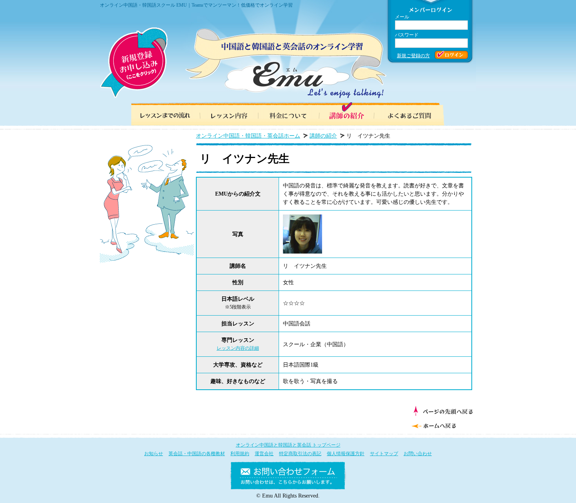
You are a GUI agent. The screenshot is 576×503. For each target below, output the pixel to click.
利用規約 (239, 453)
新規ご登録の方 (413, 55)
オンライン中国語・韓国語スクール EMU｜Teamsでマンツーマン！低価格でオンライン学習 (196, 5)
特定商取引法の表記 (300, 453)
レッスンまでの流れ (162, 113)
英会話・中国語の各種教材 (196, 453)
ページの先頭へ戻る (443, 411)
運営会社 (264, 453)
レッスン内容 (225, 113)
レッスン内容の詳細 (238, 348)
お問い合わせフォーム (288, 477)
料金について (288, 113)
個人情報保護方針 (345, 453)
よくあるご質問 (413, 113)
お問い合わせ (418, 453)
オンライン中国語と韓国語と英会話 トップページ (288, 445)
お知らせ (153, 453)
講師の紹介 (350, 113)
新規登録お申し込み (134, 62)
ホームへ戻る (441, 425)
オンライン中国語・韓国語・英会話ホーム (248, 136)
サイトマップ (384, 453)
